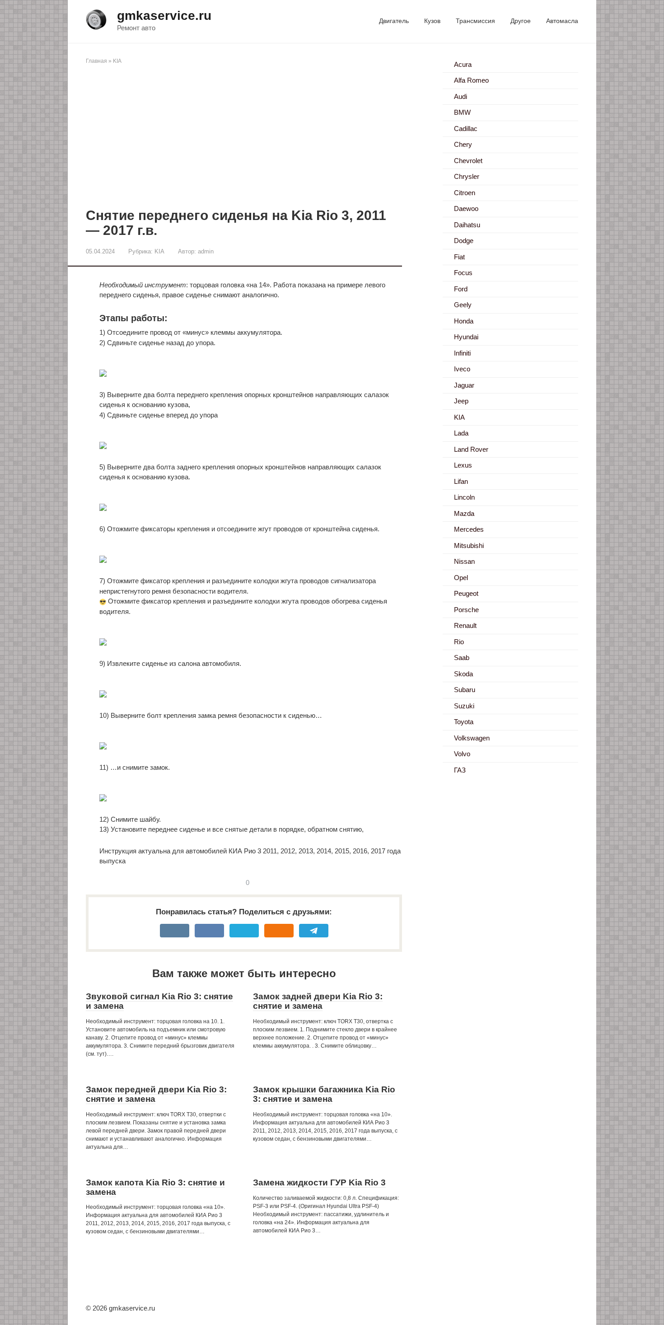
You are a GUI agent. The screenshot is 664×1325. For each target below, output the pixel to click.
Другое (520, 20)
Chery (463, 144)
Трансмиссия (475, 20)
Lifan (461, 481)
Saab (461, 657)
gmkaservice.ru (164, 16)
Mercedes (469, 529)
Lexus (463, 465)
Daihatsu (467, 225)
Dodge (463, 240)
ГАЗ (460, 770)
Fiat (459, 257)
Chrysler (466, 176)
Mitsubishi (469, 545)
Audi (460, 96)
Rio (459, 642)
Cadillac (465, 128)
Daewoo (466, 208)
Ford (461, 289)
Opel (461, 577)
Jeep (461, 401)
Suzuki (464, 706)
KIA (117, 61)
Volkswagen (472, 738)
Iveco (462, 369)
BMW (462, 112)
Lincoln (464, 497)
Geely (463, 305)
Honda (463, 321)
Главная (96, 61)
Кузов (432, 20)
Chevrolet (468, 160)
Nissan (464, 561)
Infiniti (462, 353)
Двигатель (394, 20)
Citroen (464, 193)
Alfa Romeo (471, 80)
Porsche (466, 609)
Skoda (463, 674)
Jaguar (464, 385)
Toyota (463, 722)
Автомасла (562, 20)
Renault (465, 625)
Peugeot (466, 593)
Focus (463, 272)
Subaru (464, 689)
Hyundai (466, 337)
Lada (461, 433)
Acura (463, 64)
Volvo (462, 754)
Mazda (464, 513)
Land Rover (471, 449)
